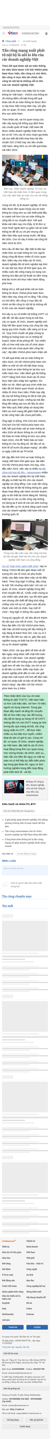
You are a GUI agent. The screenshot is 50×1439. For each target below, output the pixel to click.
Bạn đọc (30, 1280)
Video (29, 1308)
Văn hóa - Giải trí (34, 1263)
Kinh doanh (32, 1246)
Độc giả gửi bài (36, 1420)
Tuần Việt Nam (9, 1286)
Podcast (30, 1314)
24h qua (6, 1320)
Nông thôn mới (33, 1291)
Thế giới (30, 1258)
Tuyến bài (12, 1327)
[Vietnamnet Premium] (9, 1242)
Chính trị (30, 1241)
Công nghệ (11, 41)
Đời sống (6, 1263)
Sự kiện (37, 1327)
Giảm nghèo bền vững (12, 1291)
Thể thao (30, 1252)
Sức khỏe (6, 1269)
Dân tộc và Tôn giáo (11, 1252)
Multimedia (8, 1314)
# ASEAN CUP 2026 (30, 33)
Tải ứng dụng (13, 1420)
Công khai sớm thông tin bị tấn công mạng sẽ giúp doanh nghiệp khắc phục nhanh (25, 842)
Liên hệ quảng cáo (11, 1388)
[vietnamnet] (13, 35)
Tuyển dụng (25, 1426)
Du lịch (29, 1275)
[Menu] (3, 33)
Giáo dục (6, 1258)
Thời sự (5, 1246)
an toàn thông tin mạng (26, 854)
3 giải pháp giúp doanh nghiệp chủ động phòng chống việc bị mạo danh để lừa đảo (26, 823)
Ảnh (4, 1308)
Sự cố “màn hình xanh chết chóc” (20, 566)
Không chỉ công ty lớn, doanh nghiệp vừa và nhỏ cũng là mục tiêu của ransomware (35, 788)
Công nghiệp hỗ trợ (35, 1286)
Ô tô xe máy (7, 1275)
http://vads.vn (17, 1409)
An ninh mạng (30, 41)
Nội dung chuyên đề (36, 1297)
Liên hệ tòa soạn (10, 1353)
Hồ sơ (29, 1303)
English (6, 1303)
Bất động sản (8, 1280)
